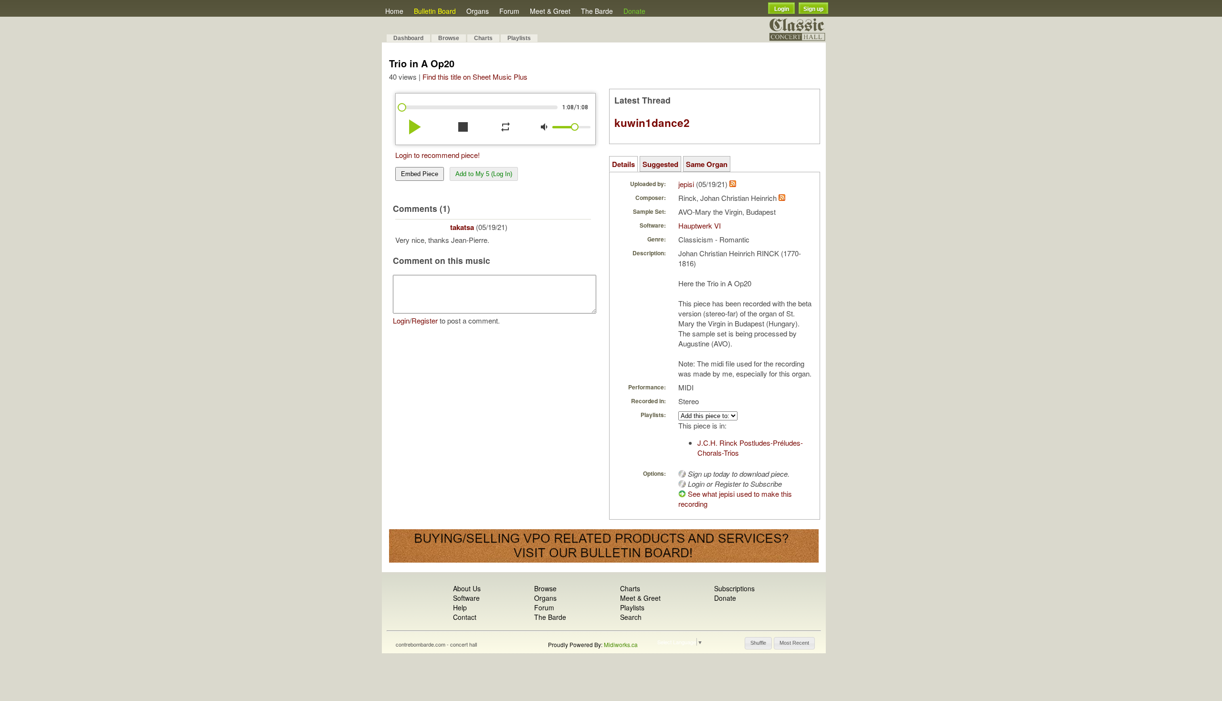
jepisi (686, 184)
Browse (448, 38)
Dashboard (408, 38)
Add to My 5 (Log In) (483, 174)
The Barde (597, 11)
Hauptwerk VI (699, 225)
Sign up (813, 9)
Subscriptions (734, 588)
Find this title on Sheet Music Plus (474, 77)
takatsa (462, 227)
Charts (483, 38)
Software (466, 598)
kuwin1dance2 (652, 122)
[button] (758, 643)
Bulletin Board (435, 11)
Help (460, 607)
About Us (467, 588)
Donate (634, 11)
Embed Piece (419, 174)
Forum (509, 11)
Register (424, 320)
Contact (464, 617)
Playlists (519, 38)
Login (781, 9)
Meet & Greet (550, 11)
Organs (477, 11)
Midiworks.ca (621, 644)
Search (631, 617)
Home (394, 11)
